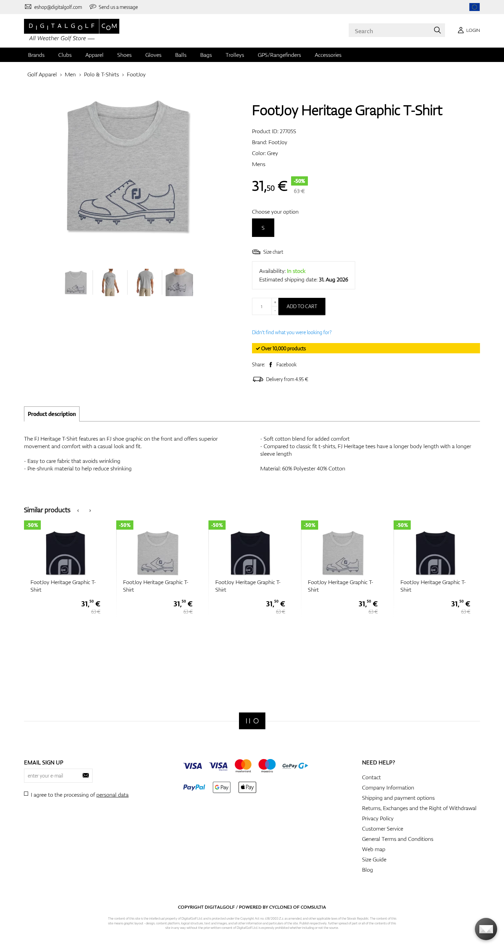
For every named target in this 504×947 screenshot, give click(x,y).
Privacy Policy (378, 818)
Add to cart (302, 306)
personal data (112, 794)
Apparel (94, 55)
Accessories (328, 55)
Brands (36, 55)
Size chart (273, 252)
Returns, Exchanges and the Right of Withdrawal (419, 808)
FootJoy (136, 74)
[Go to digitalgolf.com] (474, 7)
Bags (206, 55)
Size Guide (374, 859)
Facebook (286, 364)
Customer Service (382, 828)
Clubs (65, 55)
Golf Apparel (42, 74)
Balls (181, 55)
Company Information (388, 787)
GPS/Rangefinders (279, 55)
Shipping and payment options (398, 797)
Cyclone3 (280, 907)
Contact (371, 777)
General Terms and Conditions (397, 839)
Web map (373, 849)
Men (70, 74)
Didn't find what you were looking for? (292, 332)
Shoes (124, 55)
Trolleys (235, 55)
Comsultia (313, 907)
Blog (367, 869)
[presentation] (78, 509)
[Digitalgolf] (252, 720)
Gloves (153, 55)
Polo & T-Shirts (101, 74)
